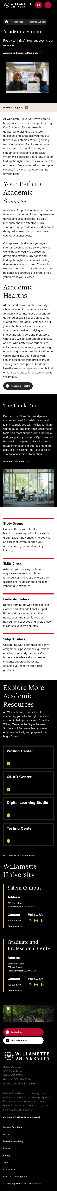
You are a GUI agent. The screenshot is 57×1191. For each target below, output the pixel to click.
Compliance (9, 1169)
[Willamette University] (17, 5)
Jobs (5, 1162)
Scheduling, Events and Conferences (22, 1183)
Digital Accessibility (13, 1141)
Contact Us (16, 1032)
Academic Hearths (20, 386)
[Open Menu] (47, 4)
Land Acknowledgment (15, 1176)
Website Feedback (12, 1127)
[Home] (6, 21)
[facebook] (29, 920)
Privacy (7, 1155)
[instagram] (36, 920)
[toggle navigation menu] (26, 107)
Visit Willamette (19, 1040)
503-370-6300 (14, 920)
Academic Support (13, 107)
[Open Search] (38, 4)
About (6, 1134)
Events (6, 1148)
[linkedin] (42, 920)
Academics (17, 21)
